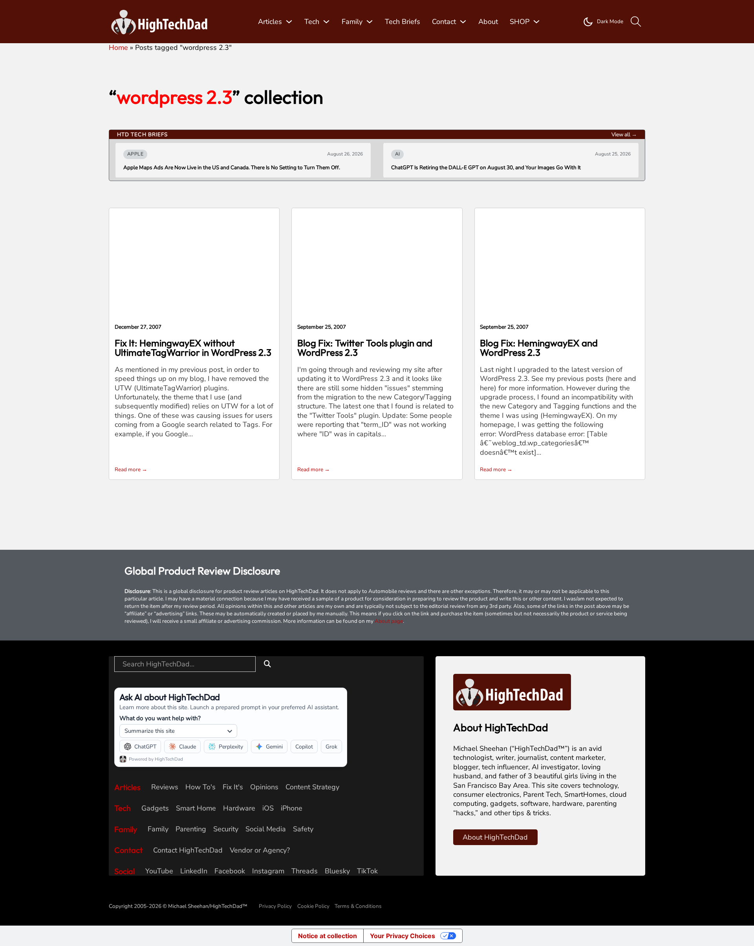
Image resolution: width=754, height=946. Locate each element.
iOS (268, 808)
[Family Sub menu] (369, 21)
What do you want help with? (160, 718)
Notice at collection (327, 936)
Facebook (229, 871)
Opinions (264, 787)
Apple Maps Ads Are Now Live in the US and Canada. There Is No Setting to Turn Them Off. (231, 167)
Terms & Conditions (358, 906)
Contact (444, 21)
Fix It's (233, 787)
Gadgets (155, 808)
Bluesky (337, 871)
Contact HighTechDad (188, 850)
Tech (311, 21)
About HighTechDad (495, 837)
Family (352, 21)
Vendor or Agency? (260, 850)
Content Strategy (312, 787)
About (488, 21)
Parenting (191, 829)
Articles (270, 21)
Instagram (268, 871)
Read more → (131, 469)
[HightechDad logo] (162, 21)
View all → (624, 134)
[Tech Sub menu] (326, 21)
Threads (304, 871)
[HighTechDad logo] (512, 691)
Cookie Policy (313, 906)
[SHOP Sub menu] (536, 21)
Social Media (265, 829)
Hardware (239, 808)
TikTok (367, 871)
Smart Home (196, 808)
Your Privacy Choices (402, 936)
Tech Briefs (402, 21)
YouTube (159, 871)
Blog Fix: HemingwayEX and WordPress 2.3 (539, 347)
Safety (303, 829)
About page (389, 621)
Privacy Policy (275, 906)
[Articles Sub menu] (289, 21)
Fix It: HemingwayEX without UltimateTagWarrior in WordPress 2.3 (193, 347)
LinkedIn (193, 871)
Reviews (164, 787)
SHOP (519, 21)
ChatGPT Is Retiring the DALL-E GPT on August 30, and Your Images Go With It (486, 167)
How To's (200, 787)
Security (225, 829)
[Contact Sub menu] (463, 21)
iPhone (291, 808)
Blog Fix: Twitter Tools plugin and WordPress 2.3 (364, 347)
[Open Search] (636, 22)
